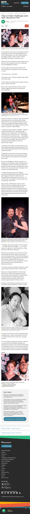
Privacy (3, 468)
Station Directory (16, 428)
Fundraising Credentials (7, 459)
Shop (2, 470)
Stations (3, 474)
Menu (4, 6)
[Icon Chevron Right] (27, 367)
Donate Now (25, 2)
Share (26, 26)
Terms (3, 476)
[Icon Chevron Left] (2, 367)
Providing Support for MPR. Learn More (11, 432)
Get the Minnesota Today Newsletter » (15, 419)
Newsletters (4, 463)
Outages (3, 465)
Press (2, 466)
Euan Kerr (3, 13)
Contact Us (4, 454)
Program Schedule (5, 428)
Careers (3, 452)
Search (10, 6)
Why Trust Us (4, 477)
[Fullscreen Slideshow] (3, 357)
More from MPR (5, 461)
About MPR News (5, 450)
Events (3, 456)
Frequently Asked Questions (8, 457)
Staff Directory (5, 472)
